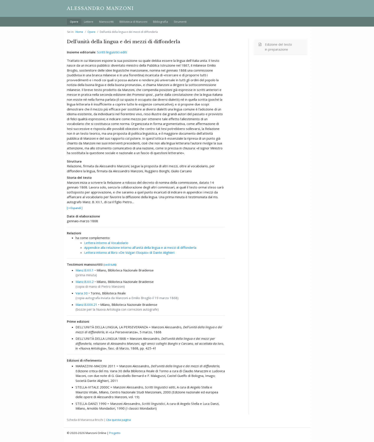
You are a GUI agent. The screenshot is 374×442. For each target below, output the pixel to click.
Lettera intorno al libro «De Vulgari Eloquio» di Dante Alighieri (129, 252)
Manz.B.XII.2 (85, 281)
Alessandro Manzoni (100, 8)
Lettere (88, 22)
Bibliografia (160, 22)
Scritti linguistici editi (112, 52)
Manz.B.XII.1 (85, 270)
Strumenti (180, 22)
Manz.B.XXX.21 (86, 304)
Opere (74, 22)
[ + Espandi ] (74, 208)
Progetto (114, 433)
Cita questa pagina (118, 420)
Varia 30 (82, 293)
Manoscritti (106, 22)
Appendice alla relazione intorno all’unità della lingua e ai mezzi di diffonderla (140, 247)
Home (79, 32)
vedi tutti (110, 264)
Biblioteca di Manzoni (133, 22)
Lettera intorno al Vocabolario (106, 243)
